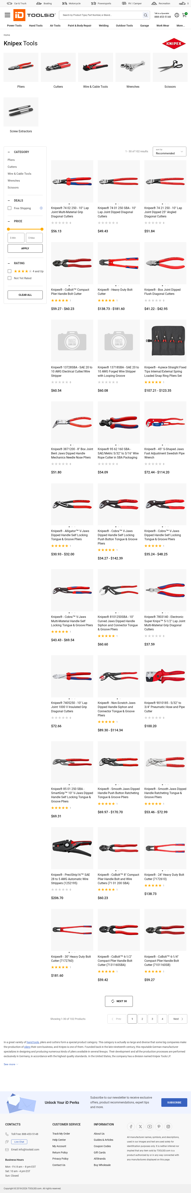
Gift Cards (100, 1152)
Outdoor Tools (124, 25)
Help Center (59, 1139)
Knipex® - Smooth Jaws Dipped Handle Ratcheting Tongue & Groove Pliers (165, 793)
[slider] (8, 229)
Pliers (11, 160)
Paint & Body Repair (79, 25)
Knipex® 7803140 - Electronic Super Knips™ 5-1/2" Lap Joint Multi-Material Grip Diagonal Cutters (164, 623)
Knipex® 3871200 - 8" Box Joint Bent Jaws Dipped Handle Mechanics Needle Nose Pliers (72, 453)
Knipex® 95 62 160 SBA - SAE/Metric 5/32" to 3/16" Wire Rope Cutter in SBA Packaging (118, 453)
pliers (27, 1046)
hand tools (33, 1042)
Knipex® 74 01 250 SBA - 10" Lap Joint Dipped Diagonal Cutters (117, 212)
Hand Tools (36, 25)
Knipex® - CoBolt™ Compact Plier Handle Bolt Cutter (70, 292)
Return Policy (60, 1152)
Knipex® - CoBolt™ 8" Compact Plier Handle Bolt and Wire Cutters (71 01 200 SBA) (118, 879)
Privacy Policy (60, 1158)
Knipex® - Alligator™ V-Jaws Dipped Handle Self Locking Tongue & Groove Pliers (70, 535)
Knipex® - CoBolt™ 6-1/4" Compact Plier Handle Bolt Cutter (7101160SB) (161, 961)
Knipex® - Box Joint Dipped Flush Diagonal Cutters (162, 292)
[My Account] (177, 15)
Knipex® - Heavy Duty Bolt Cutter (115, 292)
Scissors (13, 187)
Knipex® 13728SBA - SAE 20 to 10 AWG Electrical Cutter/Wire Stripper (71, 372)
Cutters (12, 167)
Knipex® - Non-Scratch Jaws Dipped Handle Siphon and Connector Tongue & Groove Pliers (116, 709)
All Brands (100, 1158)
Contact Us (58, 1165)
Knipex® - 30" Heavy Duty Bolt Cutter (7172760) (71, 959)
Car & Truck (20, 3)
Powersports (104, 3)
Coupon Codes (102, 1146)
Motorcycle (75, 3)
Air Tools (55, 25)
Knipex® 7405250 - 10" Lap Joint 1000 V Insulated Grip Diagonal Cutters (69, 707)
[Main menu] (7, 15)
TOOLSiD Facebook (131, 1126)
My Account (59, 1146)
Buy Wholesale (102, 1165)
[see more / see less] (11, 1064)
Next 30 (122, 1001)
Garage (144, 25)
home (7, 35)
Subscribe (174, 1102)
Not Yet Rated (22, 278)
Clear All (25, 294)
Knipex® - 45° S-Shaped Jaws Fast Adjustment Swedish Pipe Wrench (164, 453)
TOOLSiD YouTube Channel (150, 1126)
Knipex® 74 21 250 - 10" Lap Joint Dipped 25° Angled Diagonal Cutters (163, 212)
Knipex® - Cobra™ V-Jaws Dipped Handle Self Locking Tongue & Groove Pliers (162, 535)
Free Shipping (22, 208)
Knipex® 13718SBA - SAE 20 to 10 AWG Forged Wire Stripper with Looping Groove (118, 372)
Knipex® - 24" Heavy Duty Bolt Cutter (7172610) (164, 877)
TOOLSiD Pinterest (159, 1126)
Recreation (164, 3)
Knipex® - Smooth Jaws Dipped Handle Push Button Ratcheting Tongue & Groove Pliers (119, 793)
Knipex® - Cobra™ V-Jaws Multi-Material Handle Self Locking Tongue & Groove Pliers (72, 621)
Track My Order (61, 1133)
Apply (25, 248)
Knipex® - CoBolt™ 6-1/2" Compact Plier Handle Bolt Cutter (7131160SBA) (115, 961)
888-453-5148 (162, 16)
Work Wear (162, 25)
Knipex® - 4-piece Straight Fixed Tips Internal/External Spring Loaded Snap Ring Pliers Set (165, 372)
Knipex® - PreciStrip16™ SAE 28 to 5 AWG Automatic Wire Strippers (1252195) (70, 879)
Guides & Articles (103, 1139)
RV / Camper (135, 3)
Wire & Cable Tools (19, 173)
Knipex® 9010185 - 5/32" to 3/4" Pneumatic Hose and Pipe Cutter (164, 707)
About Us (99, 1133)
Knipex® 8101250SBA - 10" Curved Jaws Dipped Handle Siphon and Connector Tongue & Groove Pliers (118, 623)
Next (176, 1018)
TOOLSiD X (140, 1126)
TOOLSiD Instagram (168, 1126)
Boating (48, 3)
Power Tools (14, 25)
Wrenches (14, 180)
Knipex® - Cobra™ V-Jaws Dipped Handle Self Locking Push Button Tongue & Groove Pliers (117, 537)
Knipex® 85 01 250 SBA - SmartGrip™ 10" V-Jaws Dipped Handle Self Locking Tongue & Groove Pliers (72, 795)
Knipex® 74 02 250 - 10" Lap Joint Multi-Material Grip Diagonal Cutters (70, 212)
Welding (104, 25)
